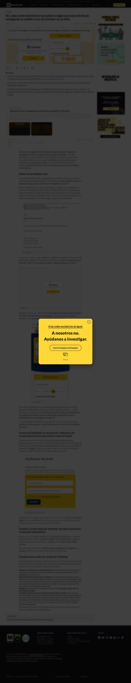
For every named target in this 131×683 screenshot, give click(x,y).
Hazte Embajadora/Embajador (65, 348)
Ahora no (65, 359)
